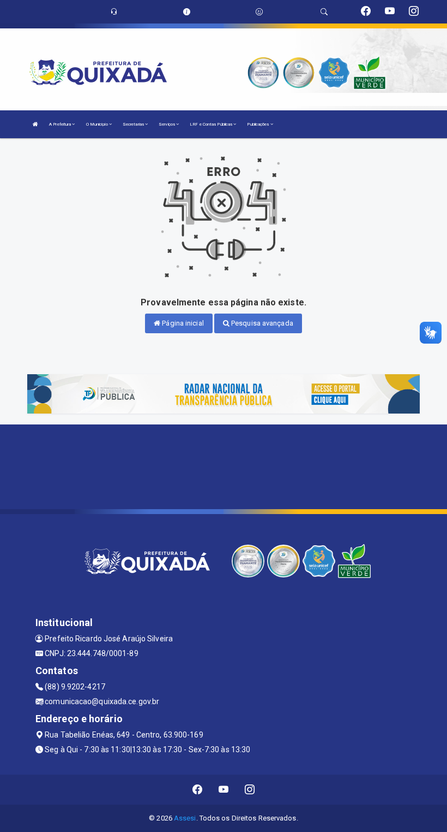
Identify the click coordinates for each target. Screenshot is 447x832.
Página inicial (182, 323)
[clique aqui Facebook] (197, 789)
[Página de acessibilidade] (259, 12)
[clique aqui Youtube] (223, 789)
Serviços (167, 124)
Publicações (258, 124)
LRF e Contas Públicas (211, 124)
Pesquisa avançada (261, 323)
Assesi (185, 818)
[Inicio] (35, 124)
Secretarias (134, 124)
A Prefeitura (60, 124)
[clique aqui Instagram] (249, 789)
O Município (97, 124)
